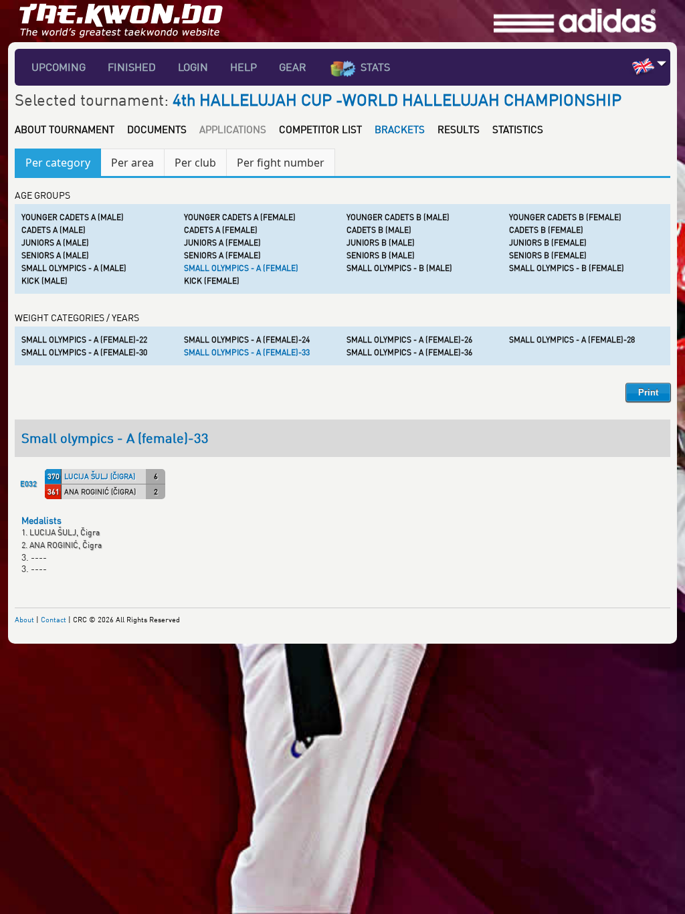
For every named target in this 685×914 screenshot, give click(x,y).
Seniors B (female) (548, 255)
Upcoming (58, 67)
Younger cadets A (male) (72, 217)
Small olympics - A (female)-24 (247, 340)
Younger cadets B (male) (398, 217)
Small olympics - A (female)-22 (84, 340)
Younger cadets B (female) (565, 217)
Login (193, 67)
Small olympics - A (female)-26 (409, 340)
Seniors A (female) (222, 255)
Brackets (400, 129)
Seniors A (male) (55, 255)
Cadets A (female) (221, 230)
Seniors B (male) (381, 255)
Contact (53, 619)
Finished (132, 67)
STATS (375, 67)
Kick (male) (44, 281)
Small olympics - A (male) (73, 268)
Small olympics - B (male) (399, 268)
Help (243, 67)
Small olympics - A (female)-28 (572, 340)
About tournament (64, 129)
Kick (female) (211, 281)
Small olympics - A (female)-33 (247, 352)
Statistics (517, 129)
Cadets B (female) (546, 230)
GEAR (292, 67)
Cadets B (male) (379, 230)
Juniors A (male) (55, 243)
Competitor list (320, 129)
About (24, 619)
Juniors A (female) (222, 243)
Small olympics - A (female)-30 (84, 352)
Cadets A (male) (53, 230)
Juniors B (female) (548, 243)
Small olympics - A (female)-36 (409, 352)
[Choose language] (662, 63)
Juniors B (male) (381, 243)
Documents (157, 129)
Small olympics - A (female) (241, 268)
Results (458, 129)
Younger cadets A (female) (240, 217)
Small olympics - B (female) (566, 268)
